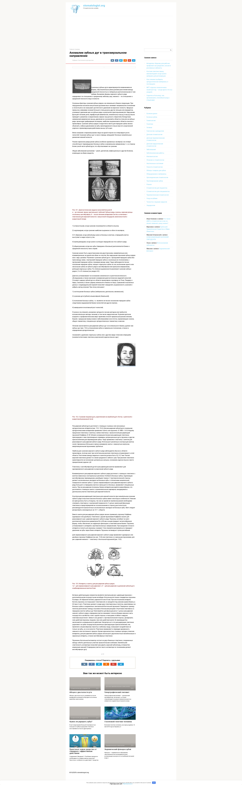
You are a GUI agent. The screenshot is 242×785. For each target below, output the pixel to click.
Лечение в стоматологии (155, 160)
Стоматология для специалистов (158, 191)
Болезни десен (152, 113)
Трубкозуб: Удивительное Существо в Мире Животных (158, 229)
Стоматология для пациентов (157, 188)
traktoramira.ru (127, 784)
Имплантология (152, 156)
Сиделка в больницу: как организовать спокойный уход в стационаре (158, 98)
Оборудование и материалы (156, 174)
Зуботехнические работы (155, 153)
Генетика (150, 124)
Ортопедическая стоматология (157, 177)
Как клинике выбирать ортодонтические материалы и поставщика (157, 82)
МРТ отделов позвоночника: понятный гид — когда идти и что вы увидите (159, 90)
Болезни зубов (152, 117)
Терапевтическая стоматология (158, 195)
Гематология (151, 120)
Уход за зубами (152, 198)
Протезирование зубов (155, 181)
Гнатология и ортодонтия (85, 60)
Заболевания (151, 149)
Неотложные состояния (155, 163)
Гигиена (149, 127)
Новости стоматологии (155, 167)
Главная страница (74, 49)
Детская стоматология (154, 134)
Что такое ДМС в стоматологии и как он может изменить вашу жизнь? (158, 221)
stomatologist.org (94, 5)
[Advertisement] (121, 32)
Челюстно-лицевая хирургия (157, 202)
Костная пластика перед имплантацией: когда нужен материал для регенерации (156, 74)
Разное (149, 184)
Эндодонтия (151, 205)
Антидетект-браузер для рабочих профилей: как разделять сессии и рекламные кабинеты (159, 66)
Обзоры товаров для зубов (156, 170)
